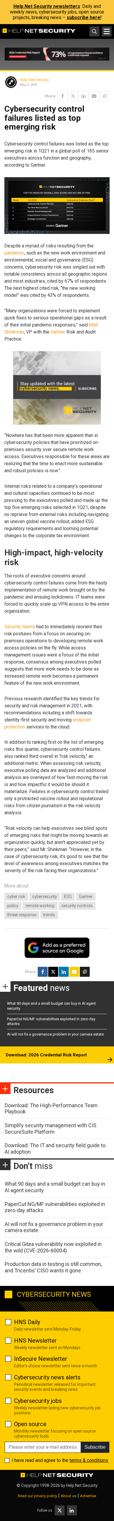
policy (12, 905)
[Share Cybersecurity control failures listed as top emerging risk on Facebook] (63, 96)
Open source (30, 1424)
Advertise (88, 1496)
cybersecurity (44, 896)
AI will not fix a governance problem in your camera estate (55, 1034)
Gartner (58, 332)
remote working (39, 905)
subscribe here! (84, 17)
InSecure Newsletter (40, 1358)
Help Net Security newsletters (46, 6)
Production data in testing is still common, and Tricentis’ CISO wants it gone (53, 1267)
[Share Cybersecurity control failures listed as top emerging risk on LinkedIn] (84, 96)
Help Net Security (34, 80)
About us (68, 1496)
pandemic (14, 253)
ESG (68, 896)
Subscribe (95, 1447)
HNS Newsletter (35, 1340)
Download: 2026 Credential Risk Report (46, 1055)
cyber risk (16, 896)
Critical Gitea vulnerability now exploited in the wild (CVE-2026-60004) (53, 1247)
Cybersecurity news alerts (47, 1377)
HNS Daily (27, 1322)
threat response (21, 914)
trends (49, 914)
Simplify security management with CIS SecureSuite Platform (50, 1128)
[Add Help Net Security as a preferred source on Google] (105, 96)
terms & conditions (89, 1460)
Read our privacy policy (37, 1496)
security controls (77, 905)
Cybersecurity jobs (38, 1400)
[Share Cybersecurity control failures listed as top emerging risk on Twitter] (73, 96)
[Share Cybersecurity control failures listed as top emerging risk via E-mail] (94, 96)
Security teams (19, 626)
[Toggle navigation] (107, 31)
